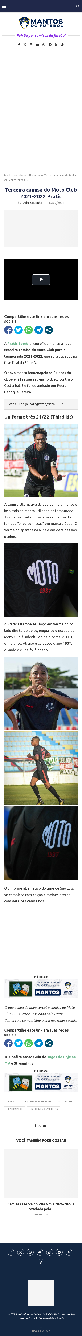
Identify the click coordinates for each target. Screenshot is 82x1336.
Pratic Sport (14, 1109)
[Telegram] (50, 44)
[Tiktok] (62, 44)
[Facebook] (19, 44)
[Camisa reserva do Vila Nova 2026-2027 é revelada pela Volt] (41, 1173)
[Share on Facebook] (35, 1125)
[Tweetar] (18, 330)
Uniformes (35, 175)
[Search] (78, 6)
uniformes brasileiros (44, 1109)
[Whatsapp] (43, 44)
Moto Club (65, 1101)
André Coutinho (32, 203)
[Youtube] (37, 44)
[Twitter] (24, 44)
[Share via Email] (44, 1125)
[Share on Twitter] (39, 1125)
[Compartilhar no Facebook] (8, 330)
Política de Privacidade (49, 1318)
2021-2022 (12, 1101)
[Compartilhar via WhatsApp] (28, 330)
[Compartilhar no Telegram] (38, 330)
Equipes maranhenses (38, 1101)
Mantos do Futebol (15, 175)
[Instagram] (31, 44)
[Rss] (56, 44)
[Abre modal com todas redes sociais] (49, 330)
